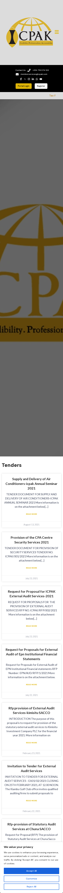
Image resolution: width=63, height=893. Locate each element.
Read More (31, 514)
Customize (31, 878)
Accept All (31, 870)
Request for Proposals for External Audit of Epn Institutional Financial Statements (32, 654)
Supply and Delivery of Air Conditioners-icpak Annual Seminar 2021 (31, 483)
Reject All (31, 886)
